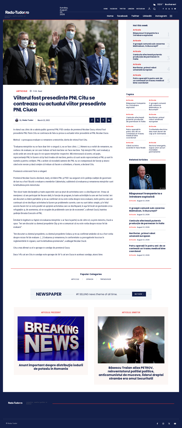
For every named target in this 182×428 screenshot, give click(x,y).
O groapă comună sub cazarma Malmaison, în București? (149, 45)
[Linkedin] (169, 8)
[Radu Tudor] (17, 120)
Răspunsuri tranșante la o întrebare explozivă (146, 34)
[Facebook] (163, 8)
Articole (21, 91)
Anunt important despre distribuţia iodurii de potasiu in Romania (51, 367)
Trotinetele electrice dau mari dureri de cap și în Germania (158, 131)
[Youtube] (175, 8)
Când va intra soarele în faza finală (135, 146)
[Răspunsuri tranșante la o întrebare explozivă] (147, 176)
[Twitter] (172, 8)
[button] (154, 9)
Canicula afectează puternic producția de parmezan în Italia (147, 56)
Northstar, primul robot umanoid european (144, 68)
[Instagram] (166, 8)
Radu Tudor (27, 120)
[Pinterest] (103, 120)
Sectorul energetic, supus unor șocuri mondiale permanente (157, 148)
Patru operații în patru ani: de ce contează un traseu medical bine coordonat (148, 80)
